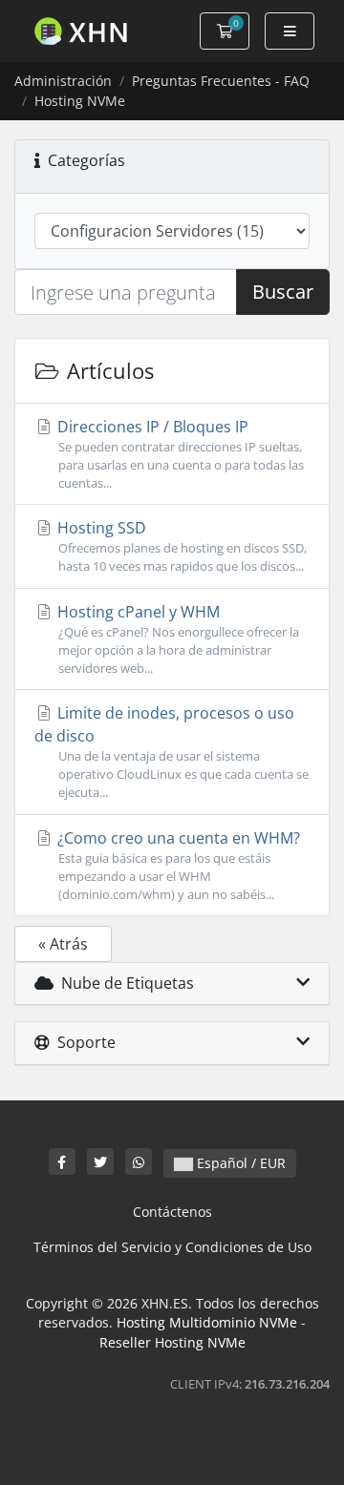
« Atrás (63, 943)
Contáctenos (172, 1212)
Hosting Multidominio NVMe (207, 1322)
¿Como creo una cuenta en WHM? (177, 865)
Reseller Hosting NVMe (172, 1342)
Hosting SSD (180, 546)
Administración (63, 81)
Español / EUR (239, 1163)
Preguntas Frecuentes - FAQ (221, 81)
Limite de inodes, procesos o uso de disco (171, 751)
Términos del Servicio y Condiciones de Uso (172, 1247)
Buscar (282, 291)
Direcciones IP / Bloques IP (179, 454)
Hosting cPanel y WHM (176, 639)
